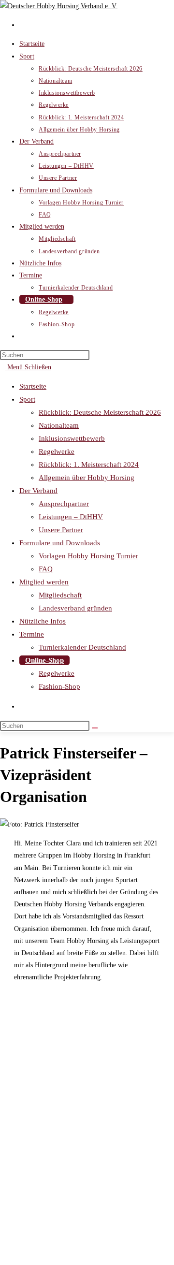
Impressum (34, 1209)
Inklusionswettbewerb (72, 438)
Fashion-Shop (59, 686)
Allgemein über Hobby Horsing (86, 477)
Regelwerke (56, 451)
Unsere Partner (61, 530)
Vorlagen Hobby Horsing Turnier (88, 556)
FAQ (46, 569)
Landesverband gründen (75, 608)
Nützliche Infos (42, 621)
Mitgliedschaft (60, 595)
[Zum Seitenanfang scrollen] (2, 1259)
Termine (31, 634)
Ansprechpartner (64, 504)
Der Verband (38, 490)
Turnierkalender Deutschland (82, 647)
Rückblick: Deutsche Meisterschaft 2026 (100, 412)
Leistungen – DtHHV (71, 517)
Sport (27, 399)
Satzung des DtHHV (47, 1197)
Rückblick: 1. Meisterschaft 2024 (89, 464)
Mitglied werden (44, 582)
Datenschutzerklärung (48, 1222)
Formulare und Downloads (59, 543)
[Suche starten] (94, 728)
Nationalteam (59, 425)
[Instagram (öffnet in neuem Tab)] (22, 25)
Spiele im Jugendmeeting (53, 1234)
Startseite (32, 386)
